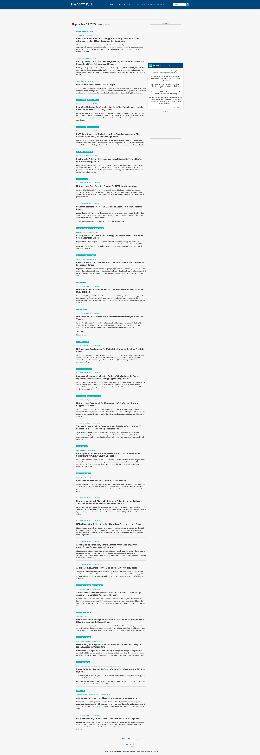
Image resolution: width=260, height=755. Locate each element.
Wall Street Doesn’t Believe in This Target (95, 84)
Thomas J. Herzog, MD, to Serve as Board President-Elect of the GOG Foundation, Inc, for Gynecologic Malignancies (108, 427)
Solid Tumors (82, 309)
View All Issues (104, 24)
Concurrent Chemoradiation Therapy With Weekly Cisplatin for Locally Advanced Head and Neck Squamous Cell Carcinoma (108, 39)
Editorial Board (108, 751)
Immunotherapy (92, 100)
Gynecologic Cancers (84, 369)
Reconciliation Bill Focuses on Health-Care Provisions (101, 480)
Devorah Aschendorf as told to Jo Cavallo (87, 694)
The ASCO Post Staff (82, 183)
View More (177, 107)
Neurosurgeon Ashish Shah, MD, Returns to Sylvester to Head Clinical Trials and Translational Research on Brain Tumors (108, 502)
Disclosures (125, 751)
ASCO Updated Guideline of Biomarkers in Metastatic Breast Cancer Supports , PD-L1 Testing (108, 454)
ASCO (77, 477)
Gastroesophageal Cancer (86, 255)
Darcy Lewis (79, 450)
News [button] (119, 4)
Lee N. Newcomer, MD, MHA (83, 641)
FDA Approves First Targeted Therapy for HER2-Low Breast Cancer (107, 186)
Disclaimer (148, 751)
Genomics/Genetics (94, 396)
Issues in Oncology (84, 585)
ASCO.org (156, 751)
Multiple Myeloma (83, 662)
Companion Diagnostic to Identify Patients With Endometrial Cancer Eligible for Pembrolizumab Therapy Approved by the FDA (108, 377)
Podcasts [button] (151, 4)
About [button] (112, 4)
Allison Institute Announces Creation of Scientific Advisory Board (106, 568)
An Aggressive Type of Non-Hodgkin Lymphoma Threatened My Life (108, 698)
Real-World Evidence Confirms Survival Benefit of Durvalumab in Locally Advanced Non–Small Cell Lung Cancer (109, 108)
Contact (132, 751)
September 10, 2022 (92, 35)
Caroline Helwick (80, 104)
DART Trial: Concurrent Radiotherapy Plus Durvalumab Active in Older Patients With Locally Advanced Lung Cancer (108, 135)
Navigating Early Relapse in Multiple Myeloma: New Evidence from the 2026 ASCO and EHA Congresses (165, 78)
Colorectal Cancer (83, 228)
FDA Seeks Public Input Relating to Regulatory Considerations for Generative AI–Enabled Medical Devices (165, 86)
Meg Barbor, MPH (81, 35)
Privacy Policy (140, 751)
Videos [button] (143, 4)
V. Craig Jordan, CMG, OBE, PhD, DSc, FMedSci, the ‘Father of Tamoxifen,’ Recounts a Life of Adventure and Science (110, 62)
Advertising (117, 751)
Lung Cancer (81, 100)
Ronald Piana (80, 58)
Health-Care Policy (83, 473)
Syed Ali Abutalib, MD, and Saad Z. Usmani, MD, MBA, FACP (92, 666)
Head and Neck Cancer (84, 31)
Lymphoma (80, 690)
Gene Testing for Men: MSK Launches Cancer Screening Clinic (107, 718)
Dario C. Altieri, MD (81, 81)
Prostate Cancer (83, 342)
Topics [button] (135, 4)
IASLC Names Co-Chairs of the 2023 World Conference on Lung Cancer (109, 524)
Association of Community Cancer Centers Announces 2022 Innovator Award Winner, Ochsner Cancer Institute (108, 546)
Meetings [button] (127, 4)
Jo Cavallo (79, 616)
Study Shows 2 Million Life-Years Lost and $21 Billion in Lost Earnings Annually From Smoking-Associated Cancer (108, 593)
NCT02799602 (81, 362)
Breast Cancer (82, 179)
